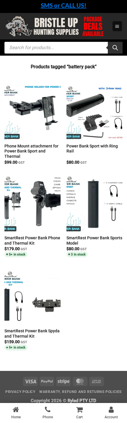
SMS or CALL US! (64, 5)
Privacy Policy (20, 392)
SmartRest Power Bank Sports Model (94, 240)
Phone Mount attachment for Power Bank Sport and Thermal (31, 151)
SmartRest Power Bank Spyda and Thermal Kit (32, 334)
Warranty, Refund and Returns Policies (80, 392)
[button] (117, 26)
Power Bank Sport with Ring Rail (92, 149)
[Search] (115, 48)
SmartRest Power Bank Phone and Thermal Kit (32, 240)
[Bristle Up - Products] (56, 26)
